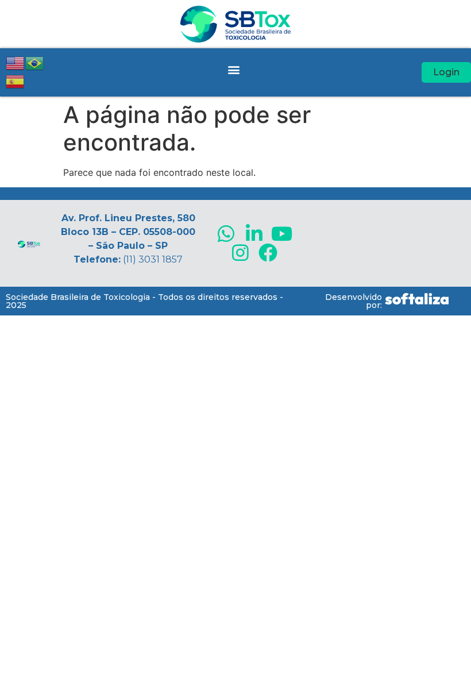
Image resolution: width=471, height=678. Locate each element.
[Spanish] (15, 80)
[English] (15, 62)
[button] (233, 69)
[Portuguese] (35, 62)
